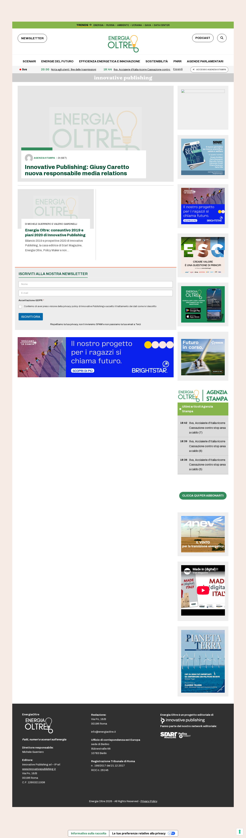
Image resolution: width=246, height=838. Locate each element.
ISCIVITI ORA (30, 316)
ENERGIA (98, 25)
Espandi (178, 69)
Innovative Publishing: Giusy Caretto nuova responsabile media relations (77, 170)
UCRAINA (137, 25)
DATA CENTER (162, 25)
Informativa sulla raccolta (88, 833)
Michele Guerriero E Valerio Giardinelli (52, 224)
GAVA (148, 25)
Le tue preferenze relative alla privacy (139, 833)
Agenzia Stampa (44, 158)
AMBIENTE (123, 25)
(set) (64, 158)
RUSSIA (110, 25)
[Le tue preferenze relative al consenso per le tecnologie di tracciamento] (239, 831)
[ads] (96, 376)
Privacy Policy (148, 801)
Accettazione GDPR (31, 300)
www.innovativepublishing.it (39, 769)
